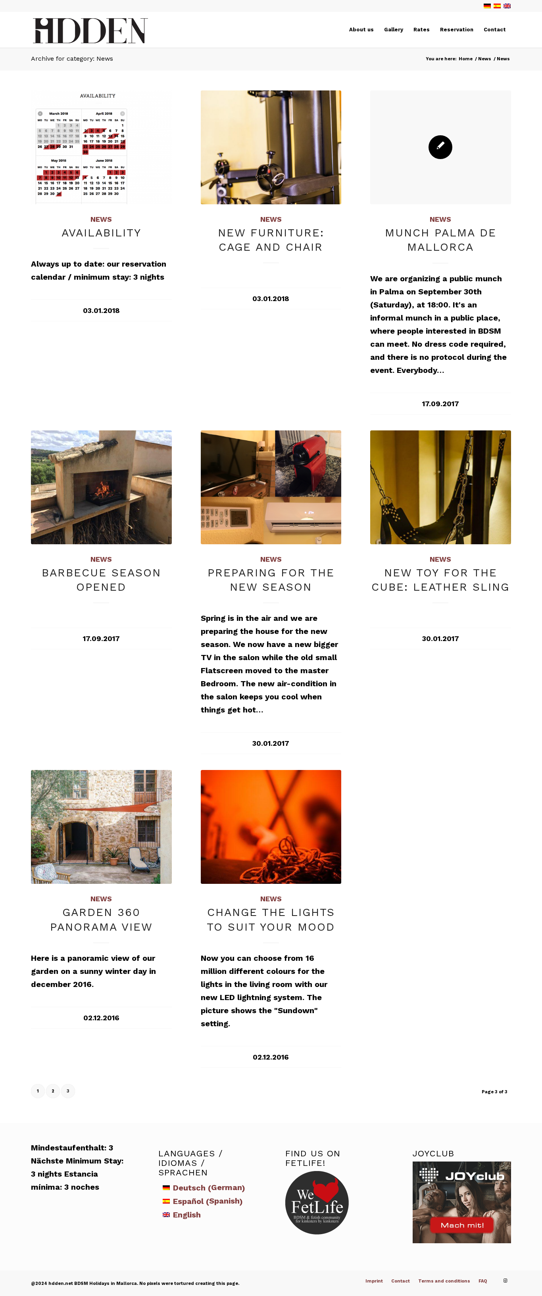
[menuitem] (361, 30)
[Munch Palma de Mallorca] (440, 147)
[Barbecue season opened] (101, 487)
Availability (101, 232)
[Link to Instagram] (505, 1281)
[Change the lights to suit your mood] (271, 827)
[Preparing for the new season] (271, 487)
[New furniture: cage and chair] (271, 147)
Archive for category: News (72, 58)
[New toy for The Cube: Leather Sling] (440, 487)
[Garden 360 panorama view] (101, 827)
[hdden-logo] (90, 32)
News (101, 219)
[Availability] (101, 147)
